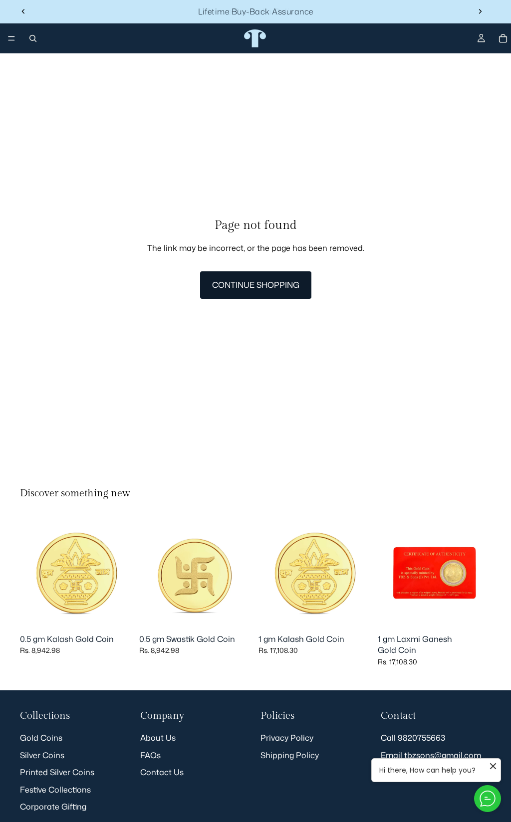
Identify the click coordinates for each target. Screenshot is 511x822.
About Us (158, 737)
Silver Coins (42, 754)
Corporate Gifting (53, 806)
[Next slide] (480, 11)
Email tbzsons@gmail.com (431, 754)
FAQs (150, 754)
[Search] (33, 38)
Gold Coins (41, 737)
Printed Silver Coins (57, 772)
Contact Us (162, 772)
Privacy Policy (286, 737)
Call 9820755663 (413, 737)
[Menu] (11, 38)
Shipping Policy (289, 754)
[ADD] (118, 614)
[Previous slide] (23, 11)
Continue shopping (255, 284)
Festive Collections (55, 789)
